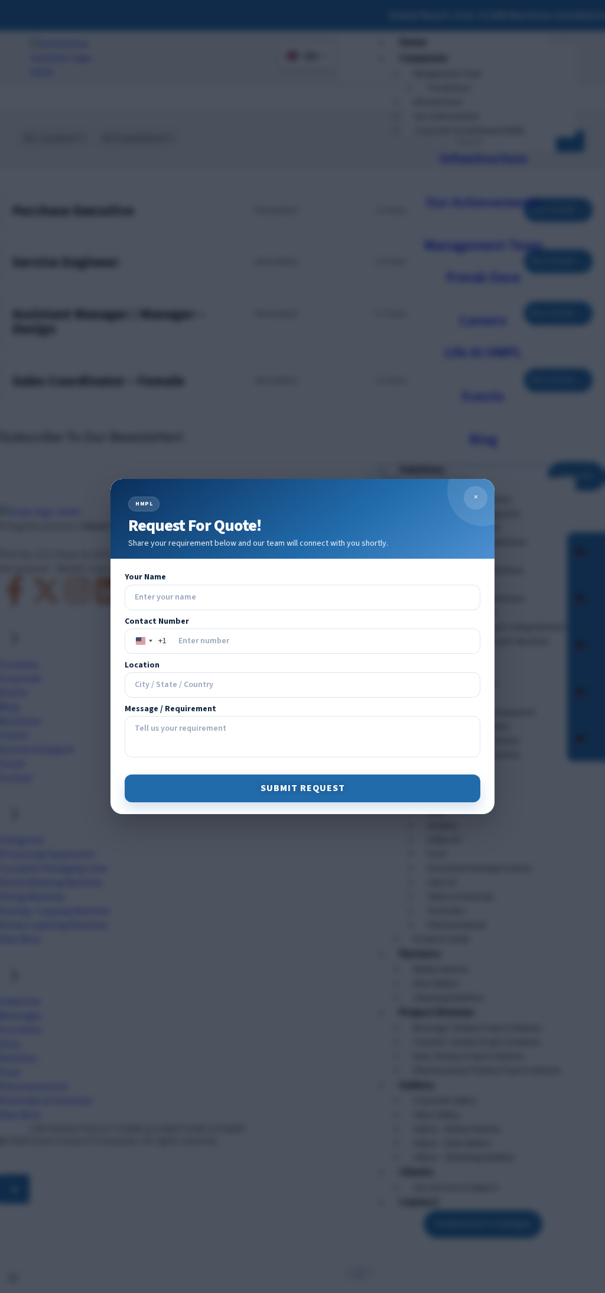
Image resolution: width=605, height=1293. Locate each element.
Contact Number (157, 621)
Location (142, 665)
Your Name (145, 577)
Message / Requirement (170, 709)
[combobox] (149, 641)
